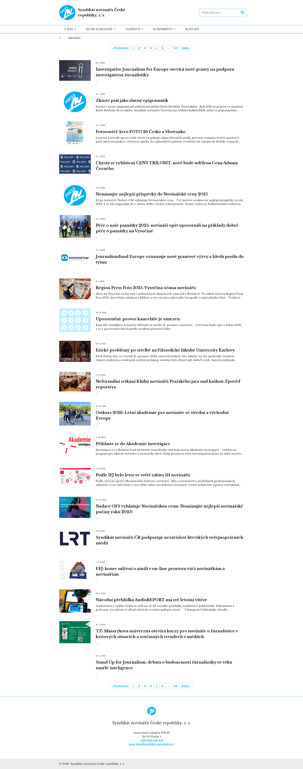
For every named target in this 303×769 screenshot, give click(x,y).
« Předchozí (120, 47)
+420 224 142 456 (151, 740)
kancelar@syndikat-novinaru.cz (151, 744)
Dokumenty (162, 29)
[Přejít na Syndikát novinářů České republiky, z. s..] (60, 38)
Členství (133, 29)
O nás (68, 29)
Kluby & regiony (99, 29)
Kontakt (192, 29)
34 (175, 47)
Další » (185, 47)
